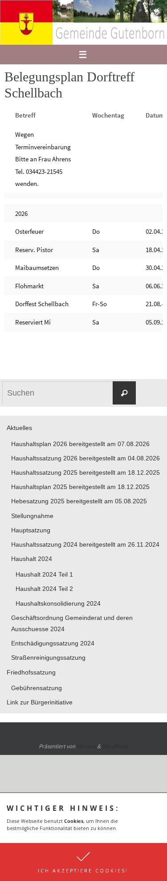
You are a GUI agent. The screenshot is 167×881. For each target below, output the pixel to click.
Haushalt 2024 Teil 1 (44, 574)
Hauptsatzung (30, 530)
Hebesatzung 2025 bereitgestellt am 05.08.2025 (79, 501)
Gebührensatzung (36, 687)
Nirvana (86, 746)
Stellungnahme (32, 515)
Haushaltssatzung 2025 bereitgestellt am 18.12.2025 (85, 472)
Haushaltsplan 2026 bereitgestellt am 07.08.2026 (80, 443)
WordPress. (115, 746)
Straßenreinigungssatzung (48, 657)
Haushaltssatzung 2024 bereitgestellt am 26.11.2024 (85, 544)
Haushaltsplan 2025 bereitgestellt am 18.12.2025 (80, 486)
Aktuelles (19, 427)
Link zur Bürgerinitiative (40, 702)
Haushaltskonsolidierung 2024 (58, 603)
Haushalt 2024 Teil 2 (44, 588)
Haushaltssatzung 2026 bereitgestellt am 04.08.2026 (85, 458)
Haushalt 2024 (31, 558)
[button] (83, 862)
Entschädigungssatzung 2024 (52, 643)
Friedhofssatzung (31, 672)
